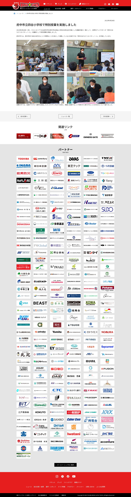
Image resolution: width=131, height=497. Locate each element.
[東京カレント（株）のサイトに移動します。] (40, 215)
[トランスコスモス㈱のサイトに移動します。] (40, 425)
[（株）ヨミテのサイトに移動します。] (57, 330)
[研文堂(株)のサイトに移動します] (23, 258)
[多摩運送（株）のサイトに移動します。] (57, 222)
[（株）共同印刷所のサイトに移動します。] (107, 229)
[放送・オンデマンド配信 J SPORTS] (74, 134)
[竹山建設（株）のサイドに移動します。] (23, 330)
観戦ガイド (85, 4)
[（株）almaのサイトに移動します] (40, 323)
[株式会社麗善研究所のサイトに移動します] (40, 301)
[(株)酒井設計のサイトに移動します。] (91, 447)
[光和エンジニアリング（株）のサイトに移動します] (40, 251)
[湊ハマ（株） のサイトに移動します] (23, 294)
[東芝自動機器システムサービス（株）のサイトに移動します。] (74, 229)
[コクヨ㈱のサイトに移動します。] (40, 411)
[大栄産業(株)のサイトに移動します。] (57, 374)
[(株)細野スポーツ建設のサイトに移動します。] (23, 418)
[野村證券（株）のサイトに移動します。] (107, 330)
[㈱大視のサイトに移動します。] (23, 432)
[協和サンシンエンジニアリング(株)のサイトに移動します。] (57, 411)
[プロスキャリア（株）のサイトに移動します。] (40, 229)
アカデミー (102, 8)
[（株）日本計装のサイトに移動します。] (23, 244)
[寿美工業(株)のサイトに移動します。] (23, 374)
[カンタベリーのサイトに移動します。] (40, 157)
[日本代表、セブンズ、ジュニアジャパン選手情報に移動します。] (57, 134)
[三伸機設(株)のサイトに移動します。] (91, 374)
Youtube (117, 4)
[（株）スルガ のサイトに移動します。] (74, 258)
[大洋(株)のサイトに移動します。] (23, 447)
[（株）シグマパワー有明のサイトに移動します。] (91, 208)
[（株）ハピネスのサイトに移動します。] (107, 201)
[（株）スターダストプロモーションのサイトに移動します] (74, 338)
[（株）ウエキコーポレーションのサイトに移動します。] (40, 222)
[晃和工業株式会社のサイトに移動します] (91, 301)
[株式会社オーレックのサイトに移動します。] (57, 338)
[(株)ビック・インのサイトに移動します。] (23, 454)
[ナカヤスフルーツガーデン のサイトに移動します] (74, 265)
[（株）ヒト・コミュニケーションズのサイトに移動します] (23, 186)
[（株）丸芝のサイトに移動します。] (23, 352)
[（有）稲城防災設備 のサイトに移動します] (91, 265)
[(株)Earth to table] (107, 381)
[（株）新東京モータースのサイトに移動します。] (57, 193)
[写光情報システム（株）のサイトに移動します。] (74, 236)
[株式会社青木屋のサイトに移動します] (57, 301)
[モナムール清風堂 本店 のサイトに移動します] (91, 258)
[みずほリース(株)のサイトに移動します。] (74, 447)
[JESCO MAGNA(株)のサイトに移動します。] (107, 374)
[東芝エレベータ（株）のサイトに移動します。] (57, 179)
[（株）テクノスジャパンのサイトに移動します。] (23, 396)
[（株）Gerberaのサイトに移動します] (57, 316)
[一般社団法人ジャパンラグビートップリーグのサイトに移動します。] (40, 134)
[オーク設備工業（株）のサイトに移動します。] (40, 193)
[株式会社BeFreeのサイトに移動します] (107, 294)
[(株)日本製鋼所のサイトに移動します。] (91, 411)
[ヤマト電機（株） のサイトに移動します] (40, 294)
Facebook (113, 4)
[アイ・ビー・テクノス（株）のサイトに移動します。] (57, 215)
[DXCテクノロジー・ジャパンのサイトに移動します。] (74, 186)
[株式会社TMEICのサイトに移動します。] (107, 157)
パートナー (114, 8)
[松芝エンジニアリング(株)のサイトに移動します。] (23, 389)
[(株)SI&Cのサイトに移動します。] (74, 440)
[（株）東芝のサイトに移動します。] (23, 157)
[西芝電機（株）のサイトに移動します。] (23, 236)
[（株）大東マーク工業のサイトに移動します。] (57, 229)
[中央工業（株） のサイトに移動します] (23, 287)
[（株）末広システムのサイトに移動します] (107, 309)
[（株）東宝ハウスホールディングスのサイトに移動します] (74, 294)
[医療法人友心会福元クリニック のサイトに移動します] (91, 280)
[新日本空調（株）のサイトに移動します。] (40, 164)
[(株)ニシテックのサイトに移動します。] (40, 432)
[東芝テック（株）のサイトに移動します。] (74, 164)
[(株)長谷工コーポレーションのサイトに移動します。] (91, 432)
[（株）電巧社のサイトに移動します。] (23, 222)
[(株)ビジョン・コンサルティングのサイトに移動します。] (107, 425)
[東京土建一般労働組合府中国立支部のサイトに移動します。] (74, 330)
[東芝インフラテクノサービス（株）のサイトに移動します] (57, 258)
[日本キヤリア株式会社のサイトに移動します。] (91, 172)
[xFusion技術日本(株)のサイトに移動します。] (107, 367)
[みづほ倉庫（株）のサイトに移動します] (91, 294)
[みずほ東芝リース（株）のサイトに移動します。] (107, 222)
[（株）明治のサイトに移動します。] (74, 157)
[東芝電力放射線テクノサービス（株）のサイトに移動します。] (91, 157)
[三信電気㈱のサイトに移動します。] (91, 403)
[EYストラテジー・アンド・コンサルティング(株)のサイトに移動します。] (57, 345)
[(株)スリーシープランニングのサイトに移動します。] (57, 352)
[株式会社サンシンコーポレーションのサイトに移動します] (74, 301)
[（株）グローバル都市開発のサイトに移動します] (91, 309)
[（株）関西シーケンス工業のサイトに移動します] (91, 244)
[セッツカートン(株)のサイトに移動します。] (57, 403)
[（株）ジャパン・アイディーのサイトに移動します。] (74, 251)
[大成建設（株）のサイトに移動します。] (23, 338)
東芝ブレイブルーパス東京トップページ (26, 495)
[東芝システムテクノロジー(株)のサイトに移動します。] (40, 367)
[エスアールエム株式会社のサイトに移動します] (23, 301)
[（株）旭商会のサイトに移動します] (74, 309)
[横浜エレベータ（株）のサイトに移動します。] (40, 201)
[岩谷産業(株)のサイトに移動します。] (74, 432)
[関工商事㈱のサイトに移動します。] (107, 396)
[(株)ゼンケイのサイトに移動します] (91, 251)
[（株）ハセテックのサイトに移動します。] (91, 201)
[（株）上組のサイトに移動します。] (23, 345)
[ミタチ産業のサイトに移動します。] (23, 425)
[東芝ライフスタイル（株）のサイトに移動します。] (107, 338)
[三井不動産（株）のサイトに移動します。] (91, 179)
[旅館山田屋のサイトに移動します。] (57, 323)
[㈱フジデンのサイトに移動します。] (40, 396)
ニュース (47, 8)
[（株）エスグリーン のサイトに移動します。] (107, 258)
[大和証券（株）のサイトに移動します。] (91, 345)
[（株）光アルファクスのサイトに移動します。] (57, 164)
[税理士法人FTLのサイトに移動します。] (74, 360)
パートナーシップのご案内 (65, 465)
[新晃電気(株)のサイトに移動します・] (107, 389)
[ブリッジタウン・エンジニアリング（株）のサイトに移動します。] (23, 360)
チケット (49, 4)
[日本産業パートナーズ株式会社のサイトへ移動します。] (23, 323)
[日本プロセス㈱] (74, 396)
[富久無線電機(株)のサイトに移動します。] (74, 381)
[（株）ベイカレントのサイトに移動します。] (107, 345)
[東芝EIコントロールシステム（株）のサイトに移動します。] (107, 215)
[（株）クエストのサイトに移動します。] (57, 186)
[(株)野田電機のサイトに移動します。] (40, 374)
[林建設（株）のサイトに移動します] (57, 244)
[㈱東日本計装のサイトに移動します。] (107, 411)
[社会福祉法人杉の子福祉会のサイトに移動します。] (57, 360)
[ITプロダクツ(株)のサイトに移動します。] (107, 360)
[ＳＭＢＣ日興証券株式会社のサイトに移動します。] (74, 352)
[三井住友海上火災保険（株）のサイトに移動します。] (91, 164)
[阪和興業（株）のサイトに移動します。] (74, 403)
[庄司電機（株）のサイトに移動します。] (74, 201)
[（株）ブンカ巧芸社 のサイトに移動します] (74, 287)
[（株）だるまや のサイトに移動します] (74, 280)
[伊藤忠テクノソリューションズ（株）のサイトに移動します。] (57, 389)
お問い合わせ (90, 487)
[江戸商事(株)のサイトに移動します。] (23, 411)
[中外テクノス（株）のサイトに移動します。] (40, 172)
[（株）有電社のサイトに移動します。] (23, 208)
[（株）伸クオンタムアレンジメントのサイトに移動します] (74, 244)
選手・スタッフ (75, 8)
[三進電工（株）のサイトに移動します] (23, 251)
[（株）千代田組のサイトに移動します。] (107, 164)
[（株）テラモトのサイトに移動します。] (74, 222)
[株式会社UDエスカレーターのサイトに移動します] (40, 309)
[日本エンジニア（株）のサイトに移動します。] (107, 236)
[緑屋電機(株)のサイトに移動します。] (57, 432)
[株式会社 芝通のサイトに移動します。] (74, 374)
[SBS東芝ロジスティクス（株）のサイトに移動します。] (23, 215)
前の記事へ (24, 116)
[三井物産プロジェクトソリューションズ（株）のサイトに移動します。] (40, 389)
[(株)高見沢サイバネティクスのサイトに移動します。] (57, 447)
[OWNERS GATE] (91, 134)
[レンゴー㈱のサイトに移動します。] (107, 403)
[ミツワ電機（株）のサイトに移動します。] (40, 352)
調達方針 (64, 495)
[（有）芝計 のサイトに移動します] (74, 272)
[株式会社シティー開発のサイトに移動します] (23, 309)
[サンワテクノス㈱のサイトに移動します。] (91, 396)
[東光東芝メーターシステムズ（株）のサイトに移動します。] (74, 208)
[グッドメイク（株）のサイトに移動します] (23, 316)
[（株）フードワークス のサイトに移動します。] (107, 186)
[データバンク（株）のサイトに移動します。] (40, 338)
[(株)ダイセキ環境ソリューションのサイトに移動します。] (40, 403)
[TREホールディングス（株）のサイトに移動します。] (74, 345)
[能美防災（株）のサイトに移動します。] (23, 172)
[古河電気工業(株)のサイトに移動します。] (91, 440)
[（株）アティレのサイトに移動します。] (107, 323)
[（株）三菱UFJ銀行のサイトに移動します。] (40, 208)
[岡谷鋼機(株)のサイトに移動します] (57, 251)
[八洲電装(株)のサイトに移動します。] (23, 440)
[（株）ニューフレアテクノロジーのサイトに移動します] (23, 179)
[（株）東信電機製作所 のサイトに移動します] (91, 272)
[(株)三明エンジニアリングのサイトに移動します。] (107, 447)
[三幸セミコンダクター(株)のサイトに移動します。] (57, 418)
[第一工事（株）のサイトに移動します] (107, 244)
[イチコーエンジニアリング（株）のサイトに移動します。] (23, 201)
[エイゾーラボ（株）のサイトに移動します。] (23, 367)
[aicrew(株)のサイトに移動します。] (40, 447)
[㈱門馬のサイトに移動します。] (107, 418)
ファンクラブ (72, 4)
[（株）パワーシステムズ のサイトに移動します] (57, 272)
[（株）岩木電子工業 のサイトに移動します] (57, 265)
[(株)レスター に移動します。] (91, 222)
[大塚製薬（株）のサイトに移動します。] (57, 157)
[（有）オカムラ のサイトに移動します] (57, 280)
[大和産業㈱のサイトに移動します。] (57, 425)
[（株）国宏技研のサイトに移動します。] (74, 193)
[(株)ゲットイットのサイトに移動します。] (91, 367)
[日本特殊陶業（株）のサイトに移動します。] (40, 345)
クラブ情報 (89, 8)
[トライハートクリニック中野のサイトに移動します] (57, 309)
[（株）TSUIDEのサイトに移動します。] (74, 323)
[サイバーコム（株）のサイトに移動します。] (74, 418)
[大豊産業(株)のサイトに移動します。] (74, 367)
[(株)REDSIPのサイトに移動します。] (74, 411)
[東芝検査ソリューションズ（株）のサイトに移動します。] (91, 229)
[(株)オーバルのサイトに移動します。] (91, 360)
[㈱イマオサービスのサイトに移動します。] (57, 396)
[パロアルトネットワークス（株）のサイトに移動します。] (40, 330)
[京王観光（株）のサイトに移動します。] (91, 186)
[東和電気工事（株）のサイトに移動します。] (74, 172)
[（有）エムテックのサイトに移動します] (40, 316)
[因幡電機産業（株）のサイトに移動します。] (23, 164)
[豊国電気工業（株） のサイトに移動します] (107, 272)
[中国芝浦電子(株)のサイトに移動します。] (91, 381)
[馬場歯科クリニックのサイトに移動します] (107, 301)
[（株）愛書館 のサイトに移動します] (23, 265)
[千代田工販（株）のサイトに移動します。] (91, 193)
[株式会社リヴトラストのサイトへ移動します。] (107, 316)
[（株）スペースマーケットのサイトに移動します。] (40, 236)
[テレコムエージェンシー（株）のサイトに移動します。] (107, 352)
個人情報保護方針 (42, 495)
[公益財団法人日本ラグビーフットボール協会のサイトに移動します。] (24, 134)
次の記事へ (106, 116)
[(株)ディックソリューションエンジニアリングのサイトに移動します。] (107, 432)
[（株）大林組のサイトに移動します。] (40, 179)
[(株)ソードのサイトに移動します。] (57, 367)
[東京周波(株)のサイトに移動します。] (23, 381)
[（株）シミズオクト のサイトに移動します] (40, 280)
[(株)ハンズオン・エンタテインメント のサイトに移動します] (107, 265)
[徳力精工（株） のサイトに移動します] (57, 294)
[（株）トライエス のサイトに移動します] (91, 330)
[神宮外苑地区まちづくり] (107, 134)
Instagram (105, 4)
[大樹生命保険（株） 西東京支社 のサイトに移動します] (23, 272)
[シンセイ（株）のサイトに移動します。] (40, 360)
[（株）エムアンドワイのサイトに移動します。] (91, 352)
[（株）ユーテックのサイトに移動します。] (57, 208)
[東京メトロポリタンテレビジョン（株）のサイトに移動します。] (107, 172)
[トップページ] (25, 3)
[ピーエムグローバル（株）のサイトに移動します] (40, 244)
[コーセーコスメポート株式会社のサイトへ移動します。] (91, 316)
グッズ (60, 4)
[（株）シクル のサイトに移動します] (40, 265)
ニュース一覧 (65, 116)
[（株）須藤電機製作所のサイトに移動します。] (107, 208)
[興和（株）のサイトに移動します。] (57, 172)
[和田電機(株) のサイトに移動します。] (40, 381)
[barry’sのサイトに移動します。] (91, 236)
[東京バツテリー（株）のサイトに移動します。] (40, 186)
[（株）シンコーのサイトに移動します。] (91, 215)
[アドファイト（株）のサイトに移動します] (74, 316)
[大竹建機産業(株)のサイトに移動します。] (91, 389)
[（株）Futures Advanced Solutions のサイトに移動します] (107, 287)
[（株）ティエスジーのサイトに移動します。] (57, 201)
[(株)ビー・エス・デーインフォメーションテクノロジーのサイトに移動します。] (23, 403)
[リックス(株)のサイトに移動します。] (57, 381)
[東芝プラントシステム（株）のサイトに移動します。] (57, 236)
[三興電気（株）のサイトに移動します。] (23, 193)
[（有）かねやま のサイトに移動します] (57, 287)
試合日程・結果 (60, 8)
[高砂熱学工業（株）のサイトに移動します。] (107, 193)
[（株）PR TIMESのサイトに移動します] (91, 338)
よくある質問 (101, 487)
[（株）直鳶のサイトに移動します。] (91, 323)
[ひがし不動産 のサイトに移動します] (107, 280)
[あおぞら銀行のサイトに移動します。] (74, 389)
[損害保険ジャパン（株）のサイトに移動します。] (74, 179)
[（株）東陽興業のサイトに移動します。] (74, 215)
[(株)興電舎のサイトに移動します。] (91, 418)
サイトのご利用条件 (54, 495)
